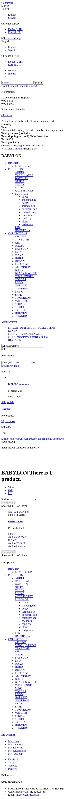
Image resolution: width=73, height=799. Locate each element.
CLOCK (19, 184)
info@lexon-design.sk (27, 794)
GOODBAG (22, 288)
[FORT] (6, 348)
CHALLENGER (24, 276)
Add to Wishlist (16, 543)
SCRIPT (19, 306)
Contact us (7, 2)
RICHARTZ (15, 339)
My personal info (17, 750)
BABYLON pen (15, 521)
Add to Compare (17, 546)
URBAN (20, 261)
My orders (13, 741)
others (25, 221)
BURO (19, 270)
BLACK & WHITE (26, 273)
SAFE (18, 294)
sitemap (12, 73)
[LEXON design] (11, 38)
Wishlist (6, 408)
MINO (18, 688)
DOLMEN (21, 313)
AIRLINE (20, 236)
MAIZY (19, 254)
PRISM (19, 291)
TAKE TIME (22, 239)
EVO (18, 251)
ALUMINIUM (23, 267)
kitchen (5, 438)
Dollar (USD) (15, 29)
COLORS (20, 279)
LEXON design (23, 166)
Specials (5, 371)
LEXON (13, 330)
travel (25, 196)
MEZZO (19, 245)
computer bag (29, 212)
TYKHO (20, 310)
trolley (25, 202)
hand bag (27, 218)
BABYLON (22, 248)
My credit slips (16, 744)
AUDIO (19, 172)
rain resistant (17, 438)
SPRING (20, 303)
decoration (58, 438)
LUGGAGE (22, 193)
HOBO (19, 257)
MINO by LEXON (25, 645)
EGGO (19, 282)
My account (8, 734)
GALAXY (21, 285)
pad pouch (27, 224)
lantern (42, 438)
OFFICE (19, 181)
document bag (29, 208)
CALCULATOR (24, 175)
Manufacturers (9, 321)
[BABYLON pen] (18, 511)
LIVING (19, 187)
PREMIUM (21, 264)
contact (12, 70)
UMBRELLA (22, 230)
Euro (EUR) (14, 32)
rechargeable (31, 438)
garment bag (28, 205)
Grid (10, 490)
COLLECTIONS (17, 233)
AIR (17, 242)
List (10, 493)
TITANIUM (21, 316)
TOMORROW (23, 297)
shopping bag (29, 199)
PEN (17, 227)
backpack (27, 215)
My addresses (15, 747)
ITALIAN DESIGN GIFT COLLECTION (31, 327)
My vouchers (15, 753)
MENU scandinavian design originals (28, 336)
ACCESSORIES (24, 190)
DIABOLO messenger (18, 384)
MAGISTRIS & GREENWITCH (26, 333)
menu (49, 438)
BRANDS (14, 163)
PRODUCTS (15, 169)
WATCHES (21, 178)
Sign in (5, 5)
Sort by (5, 499)
